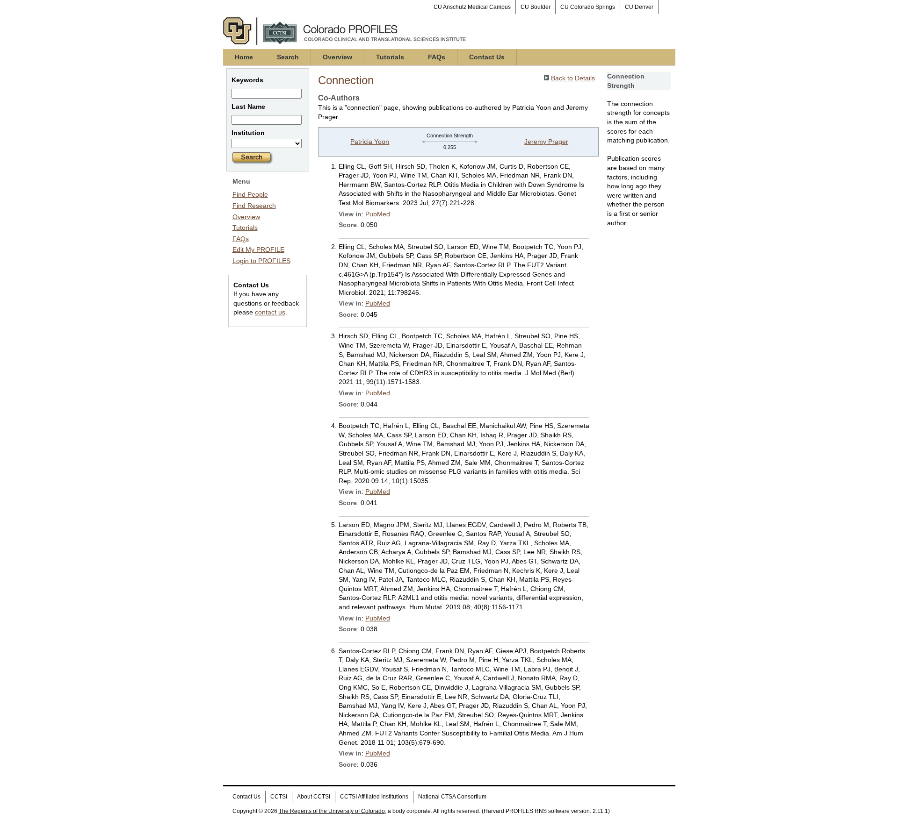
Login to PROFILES (261, 260)
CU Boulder (535, 7)
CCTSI (278, 796)
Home (244, 57)
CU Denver (639, 7)
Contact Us (487, 57)
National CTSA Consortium (452, 796)
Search (288, 57)
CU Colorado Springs (587, 7)
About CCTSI (313, 796)
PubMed (377, 214)
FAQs (436, 57)
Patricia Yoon (369, 141)
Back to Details (573, 78)
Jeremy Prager (546, 141)
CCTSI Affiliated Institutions (374, 796)
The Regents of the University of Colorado (332, 811)
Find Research (254, 205)
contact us (270, 312)
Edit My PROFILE (258, 249)
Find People (250, 194)
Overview (337, 57)
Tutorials (390, 57)
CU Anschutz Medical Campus (472, 7)
